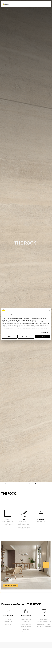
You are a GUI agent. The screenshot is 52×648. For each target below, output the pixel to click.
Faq (47, 483)
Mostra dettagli (44, 332)
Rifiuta (9, 336)
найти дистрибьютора (34, 483)
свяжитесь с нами (21, 483)
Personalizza (25, 336)
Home (2, 9)
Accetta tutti (42, 336)
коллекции (7, 9)
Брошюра (7, 483)
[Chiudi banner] (49, 310)
